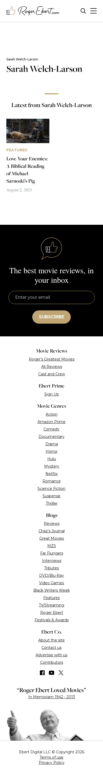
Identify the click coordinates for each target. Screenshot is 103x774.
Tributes (51, 568)
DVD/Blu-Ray (51, 575)
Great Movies (51, 538)
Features (51, 597)
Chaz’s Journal (52, 531)
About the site (51, 640)
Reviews (51, 523)
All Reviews (51, 366)
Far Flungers (51, 553)
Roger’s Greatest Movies (51, 359)
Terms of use (51, 757)
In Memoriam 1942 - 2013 (51, 696)
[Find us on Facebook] (42, 672)
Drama (51, 444)
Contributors (51, 662)
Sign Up (51, 394)
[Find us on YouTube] (51, 673)
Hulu (51, 458)
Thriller (52, 503)
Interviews (51, 560)
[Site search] (83, 11)
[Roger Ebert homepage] (32, 11)
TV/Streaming (51, 605)
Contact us (51, 647)
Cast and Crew (51, 374)
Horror (52, 451)
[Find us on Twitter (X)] (61, 672)
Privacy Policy (51, 762)
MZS (51, 545)
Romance (52, 481)
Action (52, 414)
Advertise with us (51, 655)
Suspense (51, 496)
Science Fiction (51, 488)
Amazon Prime (51, 421)
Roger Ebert (51, 612)
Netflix (51, 473)
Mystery (51, 466)
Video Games (51, 582)
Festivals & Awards (52, 620)
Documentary (51, 436)
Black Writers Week (51, 590)
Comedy (51, 429)
